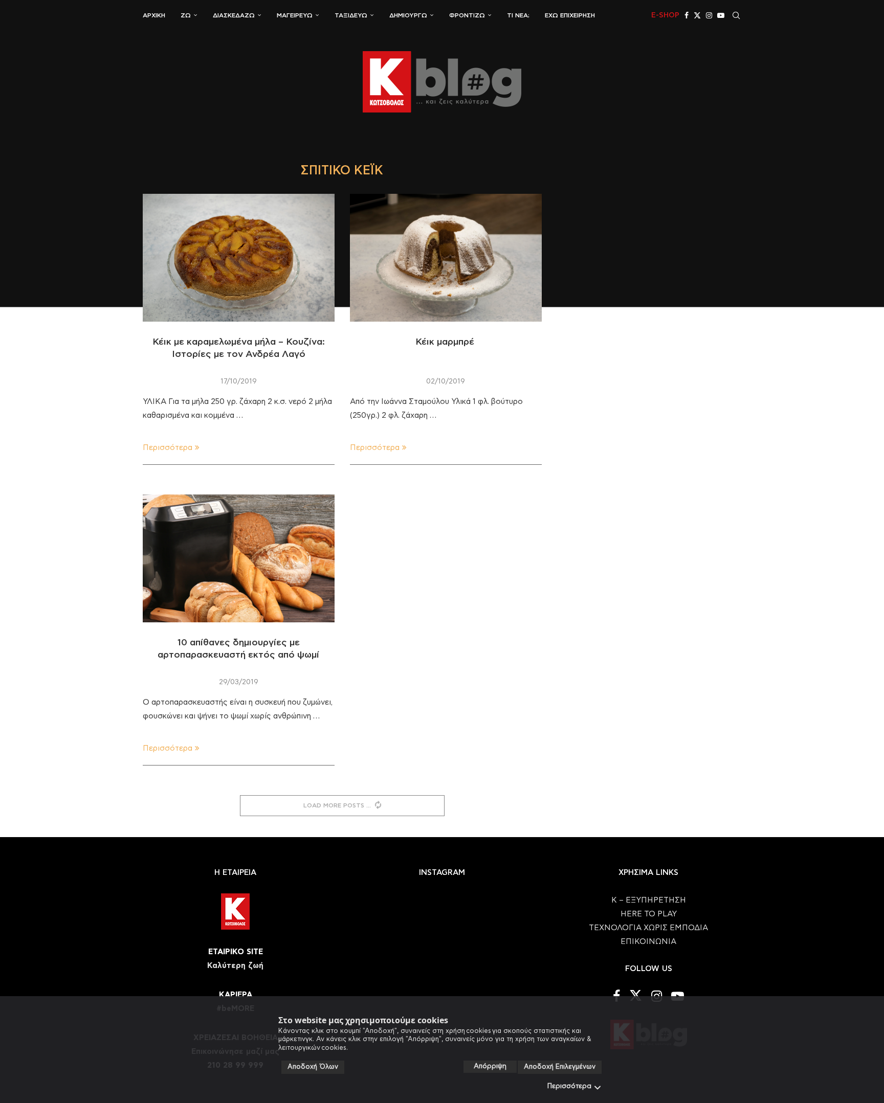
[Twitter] (697, 15)
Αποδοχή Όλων (313, 1067)
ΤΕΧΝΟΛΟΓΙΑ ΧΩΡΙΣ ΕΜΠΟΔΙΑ (648, 928)
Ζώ (186, 15)
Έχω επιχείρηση (570, 15)
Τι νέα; (518, 15)
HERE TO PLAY (649, 914)
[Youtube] (720, 15)
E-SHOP (665, 15)
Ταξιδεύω (351, 15)
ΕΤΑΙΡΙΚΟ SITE (235, 952)
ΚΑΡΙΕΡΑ (235, 995)
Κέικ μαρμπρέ (445, 342)
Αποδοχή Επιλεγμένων (559, 1067)
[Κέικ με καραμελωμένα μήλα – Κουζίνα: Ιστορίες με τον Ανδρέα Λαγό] (239, 258)
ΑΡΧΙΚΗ (154, 15)
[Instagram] (709, 15)
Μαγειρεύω (295, 15)
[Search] (736, 15)
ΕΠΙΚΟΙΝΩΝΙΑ (648, 942)
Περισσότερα (569, 1086)
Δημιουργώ (408, 15)
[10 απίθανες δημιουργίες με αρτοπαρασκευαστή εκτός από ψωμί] (239, 558)
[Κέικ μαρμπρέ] (446, 258)
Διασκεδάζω (234, 15)
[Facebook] (686, 15)
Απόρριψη (490, 1066)
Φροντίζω (467, 15)
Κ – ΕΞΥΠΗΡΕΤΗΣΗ (648, 900)
